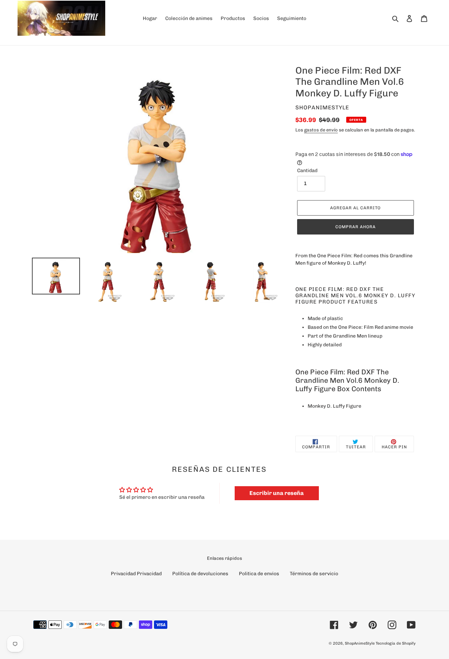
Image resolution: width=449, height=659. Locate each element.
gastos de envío (321, 130)
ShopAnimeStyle (360, 643)
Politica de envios (259, 574)
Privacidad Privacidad (136, 574)
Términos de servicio (314, 574)
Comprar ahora (355, 226)
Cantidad (307, 171)
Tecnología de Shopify (396, 643)
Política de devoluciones (200, 574)
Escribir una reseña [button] (276, 493)
